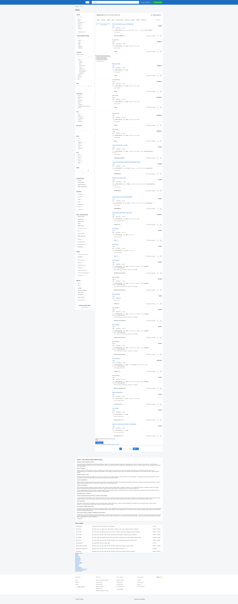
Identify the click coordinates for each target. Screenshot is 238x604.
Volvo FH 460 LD (116, 358)
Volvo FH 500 (78, 531)
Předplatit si (99, 442)
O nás (76, 580)
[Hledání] (93, 2)
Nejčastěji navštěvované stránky (102, 590)
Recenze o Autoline (100, 586)
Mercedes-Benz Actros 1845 (119, 177)
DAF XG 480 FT (116, 260)
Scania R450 (115, 228)
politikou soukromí (111, 444)
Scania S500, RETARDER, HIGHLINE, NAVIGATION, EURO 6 (126, 162)
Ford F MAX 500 (116, 79)
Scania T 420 (115, 39)
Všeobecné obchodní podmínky (102, 580)
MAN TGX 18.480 (116, 63)
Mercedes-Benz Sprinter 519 (81, 548)
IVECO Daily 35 (79, 526)
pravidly (117, 444)
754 (130, 449)
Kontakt (76, 584)
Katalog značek (99, 588)
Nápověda (77, 582)
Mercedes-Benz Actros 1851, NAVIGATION (122, 196)
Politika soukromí (99, 582)
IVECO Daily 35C (79, 543)
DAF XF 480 (115, 95)
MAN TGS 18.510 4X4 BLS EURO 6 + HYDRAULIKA (124, 424)
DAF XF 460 (78, 540)
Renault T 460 (115, 113)
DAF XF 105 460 (116, 294)
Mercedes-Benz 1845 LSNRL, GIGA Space (122, 212)
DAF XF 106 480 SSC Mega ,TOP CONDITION (122, 24)
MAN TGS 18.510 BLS (117, 392)
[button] (158, 36)
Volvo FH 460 (115, 408)
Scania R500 (78, 551)
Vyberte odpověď (100, 61)
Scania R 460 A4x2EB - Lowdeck (120, 145)
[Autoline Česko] (79, 2)
